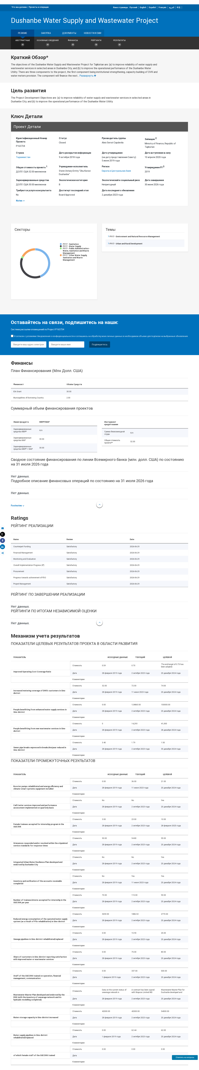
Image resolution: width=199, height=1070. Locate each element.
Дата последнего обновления (118, 190)
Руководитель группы (114, 138)
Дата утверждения (112, 153)
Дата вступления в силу (158, 153)
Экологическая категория (73, 180)
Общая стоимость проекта (31, 167)
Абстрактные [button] (22, 40)
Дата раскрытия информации (75, 153)
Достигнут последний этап (74, 190)
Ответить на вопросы (185, 1057)
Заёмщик (151, 138)
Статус (63, 138)
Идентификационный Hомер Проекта (31, 140)
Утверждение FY (154, 167)
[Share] (2, 540)
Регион (105, 166)
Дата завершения (154, 180)
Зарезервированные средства (32, 180)
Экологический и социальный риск (121, 180)
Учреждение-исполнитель (73, 166)
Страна (20, 153)
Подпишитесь (100, 344)
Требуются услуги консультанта (33, 190)
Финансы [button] (73, 40)
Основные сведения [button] (48, 40)
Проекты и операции (39, 7)
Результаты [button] (119, 40)
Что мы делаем (19, 7)
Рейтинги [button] (96, 40)
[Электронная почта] (2, 528)
